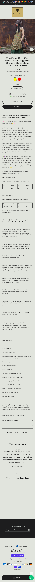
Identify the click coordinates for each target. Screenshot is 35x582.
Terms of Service (17, 561)
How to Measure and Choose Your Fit (13, 415)
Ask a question (6, 426)
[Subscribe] (29, 530)
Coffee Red (19, 79)
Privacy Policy (8, 559)
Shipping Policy (26, 559)
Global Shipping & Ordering (10, 420)
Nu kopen (17, 107)
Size (17, 84)
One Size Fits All (17, 88)
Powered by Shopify (17, 569)
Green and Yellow (15, 79)
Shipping (15, 71)
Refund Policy (17, 559)
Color (17, 75)
